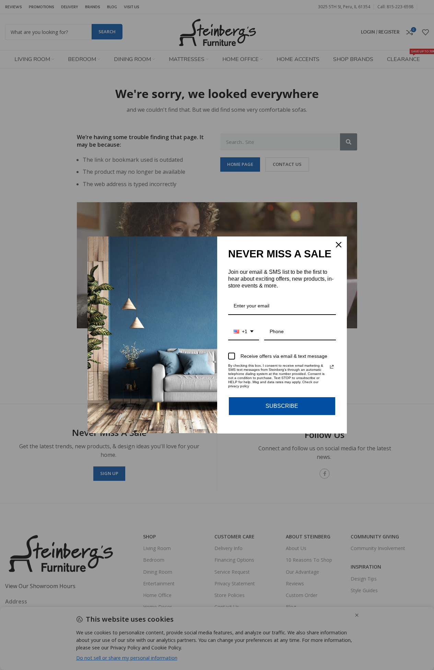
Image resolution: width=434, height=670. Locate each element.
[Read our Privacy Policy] (332, 367)
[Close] (338, 244)
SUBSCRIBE (282, 406)
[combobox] (243, 332)
